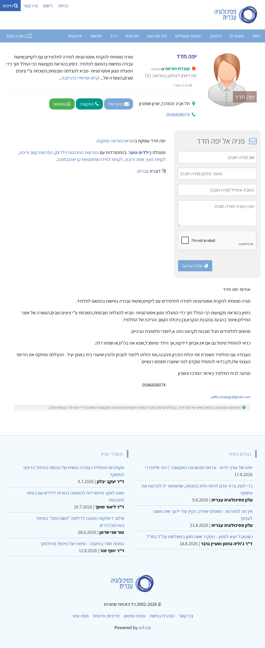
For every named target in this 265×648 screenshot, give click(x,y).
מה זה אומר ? (181, 85)
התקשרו (87, 104)
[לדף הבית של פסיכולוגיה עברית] (236, 15)
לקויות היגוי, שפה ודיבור (145, 159)
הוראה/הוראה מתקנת (116, 141)
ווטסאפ (60, 104)
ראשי (256, 36)
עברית (143, 171)
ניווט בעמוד (16, 36)
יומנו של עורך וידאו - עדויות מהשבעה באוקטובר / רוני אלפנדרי (199, 467)
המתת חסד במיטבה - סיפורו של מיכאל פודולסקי (82, 544)
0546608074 (178, 115)
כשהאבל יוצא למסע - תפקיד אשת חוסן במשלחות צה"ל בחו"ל (200, 537)
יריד (113, 36)
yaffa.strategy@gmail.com (231, 397)
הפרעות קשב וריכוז (36, 152)
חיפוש (8, 6)
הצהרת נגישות (162, 616)
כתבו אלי (116, 104)
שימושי (96, 36)
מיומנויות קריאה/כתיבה (77, 159)
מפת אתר (80, 616)
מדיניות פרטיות (106, 616)
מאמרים (237, 36)
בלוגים (216, 36)
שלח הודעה (192, 266)
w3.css (144, 627)
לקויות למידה (111, 159)
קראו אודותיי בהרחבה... (78, 78)
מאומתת (156, 69)
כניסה (63, 6)
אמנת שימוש (134, 616)
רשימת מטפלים (188, 36)
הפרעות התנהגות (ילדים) (77, 152)
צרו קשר (30, 6)
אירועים (75, 36)
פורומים (132, 36)
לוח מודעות (157, 36)
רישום (48, 6)
